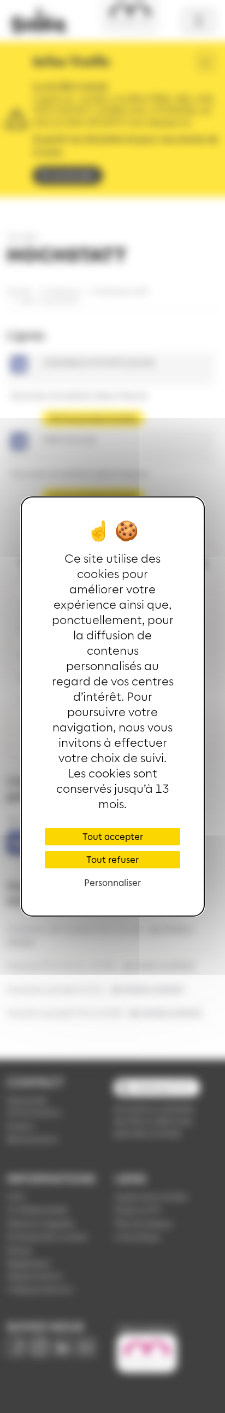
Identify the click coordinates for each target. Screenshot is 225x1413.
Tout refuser (112, 859)
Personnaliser (112, 882)
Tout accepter (112, 836)
